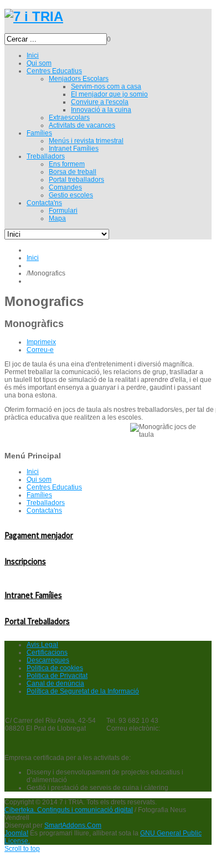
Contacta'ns (44, 510)
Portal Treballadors (37, 621)
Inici (33, 258)
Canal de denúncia (55, 683)
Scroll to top (22, 849)
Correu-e (40, 350)
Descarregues (48, 660)
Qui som (39, 479)
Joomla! (16, 833)
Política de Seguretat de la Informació (83, 691)
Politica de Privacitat (57, 676)
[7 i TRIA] (33, 16)
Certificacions (47, 652)
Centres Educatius (54, 487)
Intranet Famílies (33, 595)
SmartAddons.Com (72, 825)
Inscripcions (25, 561)
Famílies (39, 495)
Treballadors (46, 503)
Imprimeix (41, 342)
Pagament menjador (38, 535)
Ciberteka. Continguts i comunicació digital (68, 810)
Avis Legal (42, 645)
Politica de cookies (55, 668)
